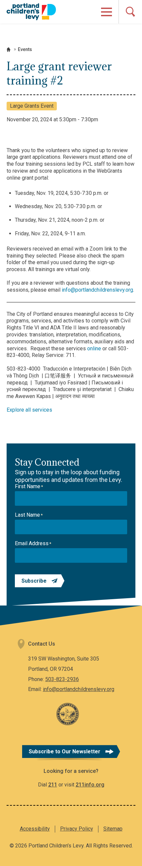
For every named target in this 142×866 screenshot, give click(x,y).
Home (9, 49)
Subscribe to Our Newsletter (64, 751)
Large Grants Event (31, 106)
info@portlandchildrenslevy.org (97, 290)
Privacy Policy (76, 829)
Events (25, 49)
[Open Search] (130, 12)
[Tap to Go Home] (31, 11)
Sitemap (113, 829)
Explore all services (29, 410)
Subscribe (34, 581)
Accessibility (35, 829)
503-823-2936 (62, 679)
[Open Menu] (106, 12)
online (94, 348)
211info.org (90, 784)
